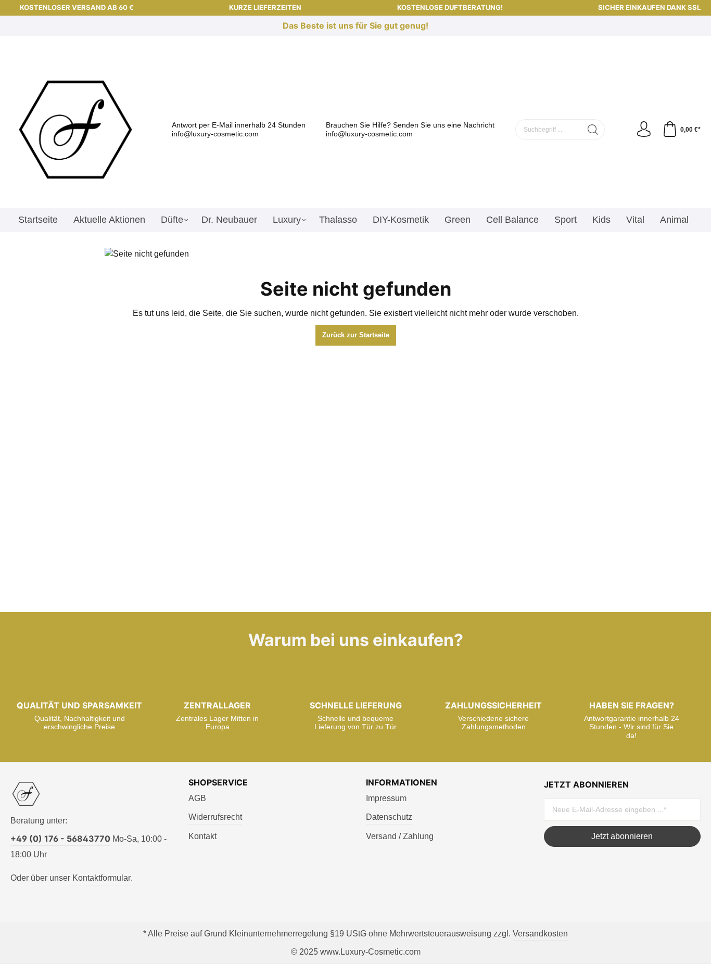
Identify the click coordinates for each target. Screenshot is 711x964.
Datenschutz (389, 817)
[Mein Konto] (644, 129)
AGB (197, 798)
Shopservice (218, 782)
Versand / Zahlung (400, 836)
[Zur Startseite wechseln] (75, 130)
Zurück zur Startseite (355, 335)
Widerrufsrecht (215, 817)
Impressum (386, 798)
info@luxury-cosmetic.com (215, 134)
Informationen (401, 782)
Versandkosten (540, 933)
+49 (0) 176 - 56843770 (60, 838)
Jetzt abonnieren (622, 836)
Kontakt (202, 836)
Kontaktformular (101, 877)
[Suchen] (593, 129)
